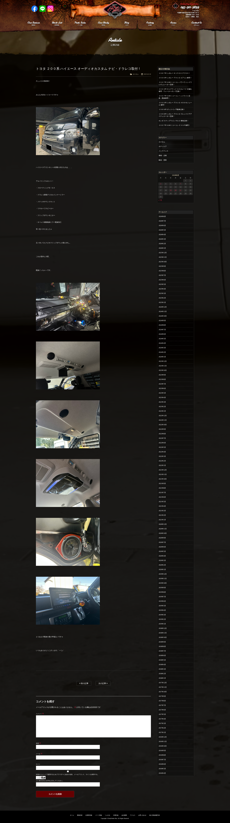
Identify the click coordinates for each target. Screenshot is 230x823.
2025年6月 (162, 280)
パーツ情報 (98, 815)
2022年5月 (162, 447)
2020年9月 (162, 538)
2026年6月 (162, 225)
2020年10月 (163, 533)
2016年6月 (162, 764)
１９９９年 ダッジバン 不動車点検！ (172, 109)
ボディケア (163, 146)
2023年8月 (162, 379)
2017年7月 (162, 705)
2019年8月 (162, 592)
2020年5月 (162, 551)
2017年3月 (162, 723)
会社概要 (124, 815)
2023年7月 (162, 384)
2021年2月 (162, 515)
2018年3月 (162, 669)
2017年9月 (162, 696)
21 (180, 190)
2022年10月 (163, 425)
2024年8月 (162, 325)
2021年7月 (162, 493)
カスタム (136, 74)
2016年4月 (162, 773)
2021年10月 (163, 479)
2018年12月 (163, 628)
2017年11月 (163, 687)
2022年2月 (162, 461)
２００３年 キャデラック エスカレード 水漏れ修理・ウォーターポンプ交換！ (175, 90)
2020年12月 (163, 524)
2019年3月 (162, 615)
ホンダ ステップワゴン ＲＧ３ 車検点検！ (174, 121)
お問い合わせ (142, 815)
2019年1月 (162, 624)
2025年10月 (163, 262)
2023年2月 (162, 407)
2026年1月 (162, 248)
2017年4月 (162, 719)
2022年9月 (162, 429)
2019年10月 (163, 583)
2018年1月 (162, 678)
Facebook (34, 8)
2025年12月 (163, 253)
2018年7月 (162, 651)
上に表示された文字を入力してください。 (50, 780)
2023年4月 (162, 397)
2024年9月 (162, 321)
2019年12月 (163, 574)
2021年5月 (162, 502)
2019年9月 (162, 588)
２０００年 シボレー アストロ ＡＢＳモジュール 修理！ (175, 104)
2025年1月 (162, 302)
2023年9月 (162, 375)
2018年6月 (162, 655)
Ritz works (115, 10)
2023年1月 (162, 411)
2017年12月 (163, 683)
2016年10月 (163, 746)
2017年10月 (163, 692)
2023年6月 (162, 388)
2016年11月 (163, 741)
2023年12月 (163, 361)
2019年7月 (162, 597)
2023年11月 (163, 366)
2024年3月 (162, 348)
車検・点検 (163, 155)
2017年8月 (162, 701)
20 (175, 190)
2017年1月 (162, 732)
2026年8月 (162, 216)
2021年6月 (162, 497)
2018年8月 (162, 646)
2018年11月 (163, 633)
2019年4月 (162, 610)
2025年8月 (162, 271)
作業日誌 (116, 815)
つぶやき (107, 815)
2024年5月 (162, 339)
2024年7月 (162, 330)
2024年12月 (163, 307)
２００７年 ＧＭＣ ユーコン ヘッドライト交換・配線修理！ (174, 97)
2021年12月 (163, 470)
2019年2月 (162, 619)
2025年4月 (162, 289)
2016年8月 (162, 755)
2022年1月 (162, 465)
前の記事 (84, 683)
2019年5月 (162, 606)
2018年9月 (162, 642)
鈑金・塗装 (163, 160)
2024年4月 (162, 343)
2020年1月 (162, 569)
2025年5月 (162, 284)
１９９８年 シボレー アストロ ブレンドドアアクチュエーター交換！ (175, 115)
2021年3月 (162, 511)
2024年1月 (162, 357)
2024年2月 (162, 352)
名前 (38, 743)
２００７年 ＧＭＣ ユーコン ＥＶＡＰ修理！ (174, 125)
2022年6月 (162, 443)
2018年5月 (162, 660)
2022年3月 (162, 456)
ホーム (72, 815)
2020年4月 (162, 556)
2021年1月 (162, 520)
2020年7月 (162, 542)
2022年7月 (162, 438)
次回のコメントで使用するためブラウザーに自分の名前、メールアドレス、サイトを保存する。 (67, 774)
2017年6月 (162, 710)
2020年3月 (162, 560)
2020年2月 (162, 565)
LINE (42, 8)
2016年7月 (162, 760)
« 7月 (160, 200)
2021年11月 (163, 474)
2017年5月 (162, 714)
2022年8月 (162, 434)
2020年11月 (163, 529)
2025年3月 (162, 293)
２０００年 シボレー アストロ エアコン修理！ (175, 78)
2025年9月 (162, 266)
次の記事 (102, 683)
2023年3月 (162, 402)
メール (39, 754)
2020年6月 (162, 547)
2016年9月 (162, 751)
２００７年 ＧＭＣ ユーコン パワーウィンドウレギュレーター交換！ (175, 83)
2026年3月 (162, 239)
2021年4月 (162, 506)
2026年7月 (162, 221)
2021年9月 (162, 483)
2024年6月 (162, 334)
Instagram (50, 8)
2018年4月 (162, 665)
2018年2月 (162, 674)
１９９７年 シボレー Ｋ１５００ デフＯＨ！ (174, 73)
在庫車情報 (88, 815)
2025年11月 (163, 257)
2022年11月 (163, 420)
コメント (40, 714)
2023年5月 (162, 393)
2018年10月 (163, 637)
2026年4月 (162, 235)
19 (170, 190)
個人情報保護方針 (154, 815)
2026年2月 (162, 244)
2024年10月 (163, 316)
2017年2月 (162, 728)
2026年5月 (162, 230)
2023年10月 (163, 370)
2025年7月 (162, 275)
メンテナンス (163, 151)
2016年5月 (162, 769)
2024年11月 (163, 311)
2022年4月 (162, 452)
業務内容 (79, 815)
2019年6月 (162, 601)
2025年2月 (162, 298)
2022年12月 (163, 416)
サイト (38, 764)
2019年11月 (163, 579)
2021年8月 (162, 488)
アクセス (132, 815)
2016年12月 (163, 737)
